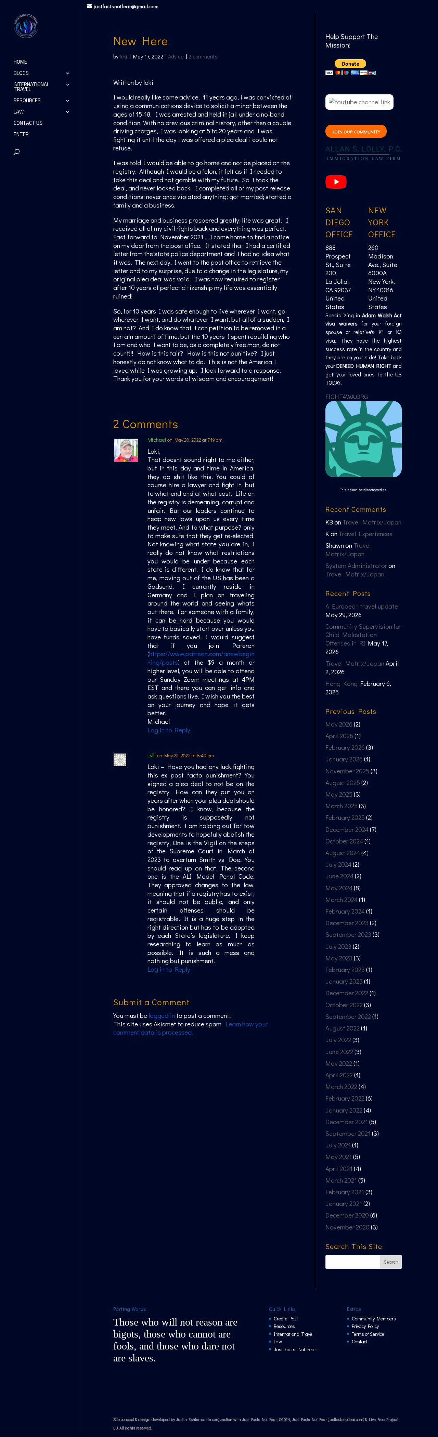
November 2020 (347, 1227)
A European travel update (361, 606)
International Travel (31, 88)
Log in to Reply (168, 730)
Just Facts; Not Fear (295, 1349)
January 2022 (343, 1110)
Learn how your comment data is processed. (190, 1028)
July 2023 (338, 946)
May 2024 (338, 887)
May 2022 (338, 1063)
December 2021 (346, 1121)
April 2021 (338, 1168)
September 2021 (348, 1133)
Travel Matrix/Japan (372, 522)
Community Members (374, 1318)
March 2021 (341, 1180)
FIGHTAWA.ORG (346, 396)
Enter (21, 135)
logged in (162, 1015)
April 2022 (339, 1074)
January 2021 (343, 1203)
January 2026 (344, 759)
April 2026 (339, 735)
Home (20, 63)
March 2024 (341, 899)
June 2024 (339, 875)
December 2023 (347, 922)
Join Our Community (356, 131)
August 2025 (342, 782)
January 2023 (344, 981)
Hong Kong (341, 683)
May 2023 (338, 958)
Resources (27, 101)
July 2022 (338, 1039)
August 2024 (342, 852)
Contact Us (28, 124)
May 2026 (338, 724)
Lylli (151, 755)
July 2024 (338, 864)
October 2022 (344, 1004)
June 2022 (339, 1051)
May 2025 (338, 794)
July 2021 (338, 1145)
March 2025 (341, 805)
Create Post (286, 1318)
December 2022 (346, 992)
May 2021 (338, 1156)
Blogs (21, 74)
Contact (360, 1341)
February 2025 (345, 817)
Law (19, 113)
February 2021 (344, 1191)
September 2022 (348, 1016)
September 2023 (348, 934)
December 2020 (347, 1215)
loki (123, 56)
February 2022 (344, 1098)
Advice (176, 56)
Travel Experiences (365, 533)
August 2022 (342, 1028)
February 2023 (345, 969)
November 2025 (347, 771)
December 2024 (347, 829)
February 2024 (345, 911)
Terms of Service (368, 1334)
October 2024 (344, 841)
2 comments (203, 56)
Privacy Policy (365, 1326)
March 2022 (341, 1086)
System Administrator (356, 565)
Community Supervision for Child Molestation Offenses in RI (363, 634)
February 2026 (345, 747)
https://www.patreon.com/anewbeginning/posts (201, 657)
